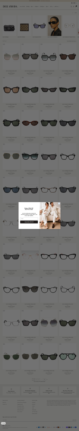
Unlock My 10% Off (29, 222)
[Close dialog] (59, 203)
